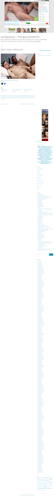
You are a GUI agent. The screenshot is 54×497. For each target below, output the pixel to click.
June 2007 (40, 466)
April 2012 (40, 397)
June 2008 (40, 451)
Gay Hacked (40, 220)
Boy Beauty (40, 200)
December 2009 (41, 430)
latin (39, 484)
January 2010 (40, 429)
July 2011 (39, 408)
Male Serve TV (40, 232)
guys (48, 482)
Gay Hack (40, 219)
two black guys (3, 98)
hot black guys (24, 97)
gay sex (44, 482)
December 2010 (41, 416)
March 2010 (40, 426)
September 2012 (41, 391)
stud (39, 488)
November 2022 (41, 283)
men (46, 484)
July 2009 (39, 436)
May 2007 (40, 467)
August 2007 (40, 463)
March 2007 (40, 469)
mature (43, 484)
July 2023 (39, 275)
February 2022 (40, 293)
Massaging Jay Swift (4, 89)
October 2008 (40, 447)
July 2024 (39, 261)
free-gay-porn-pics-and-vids (43, 212)
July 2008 (39, 450)
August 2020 (40, 312)
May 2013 (40, 381)
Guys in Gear (40, 227)
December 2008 (41, 444)
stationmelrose (40, 244)
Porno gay (38, 171)
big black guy (3, 95)
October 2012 (40, 390)
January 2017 (40, 347)
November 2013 (41, 374)
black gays (28, 95)
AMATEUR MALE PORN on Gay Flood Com (45, 196)
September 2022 (41, 285)
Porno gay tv (39, 177)
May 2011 (40, 410)
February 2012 (40, 399)
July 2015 (39, 360)
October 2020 (40, 310)
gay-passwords (40, 225)
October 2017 (40, 341)
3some (38, 477)
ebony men (14, 97)
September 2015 (41, 359)
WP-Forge (27, 495)
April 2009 (40, 440)
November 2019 (41, 322)
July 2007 (39, 464)
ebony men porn (19, 97)
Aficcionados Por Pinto (42, 195)
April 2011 (40, 411)
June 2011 (40, 409)
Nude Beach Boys (41, 234)
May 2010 (40, 424)
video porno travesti (40, 181)
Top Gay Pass (40, 246)
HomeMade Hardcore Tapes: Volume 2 (27, 104)
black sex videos (5, 97)
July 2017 (39, 344)
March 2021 (40, 304)
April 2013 (40, 383)
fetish (45, 479)
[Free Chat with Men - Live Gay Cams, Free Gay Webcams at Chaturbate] (27, 30)
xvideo (38, 189)
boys (38, 479)
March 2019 (40, 332)
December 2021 (41, 295)
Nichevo (39, 233)
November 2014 (41, 365)
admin (10, 51)
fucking (49, 479)
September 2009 (41, 434)
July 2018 (39, 335)
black (51, 477)
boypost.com (40, 202)
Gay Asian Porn (40, 217)
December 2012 (41, 387)
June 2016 (40, 353)
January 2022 (40, 294)
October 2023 (40, 271)
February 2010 (40, 428)
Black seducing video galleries (17, 89)
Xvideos (38, 187)
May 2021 (40, 302)
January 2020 (40, 320)
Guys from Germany (5, 104)
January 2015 (40, 364)
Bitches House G (41, 199)
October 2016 (40, 349)
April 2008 (40, 454)
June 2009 (40, 437)
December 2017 (41, 339)
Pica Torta (40, 239)
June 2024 (40, 262)
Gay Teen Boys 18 (41, 224)
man (41, 484)
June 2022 (40, 289)
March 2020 (40, 317)
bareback (47, 477)
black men (6, 96)
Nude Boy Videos (41, 236)
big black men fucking (13, 95)
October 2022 (40, 284)
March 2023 (40, 280)
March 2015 (40, 362)
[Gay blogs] (39, 141)
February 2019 (40, 333)
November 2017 (41, 340)
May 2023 (40, 277)
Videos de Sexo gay (40, 183)
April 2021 (40, 303)
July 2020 (39, 313)
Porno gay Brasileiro (40, 169)
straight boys (48, 486)
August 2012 (40, 392)
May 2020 (40, 315)
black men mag (15, 96)
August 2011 (40, 406)
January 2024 (40, 268)
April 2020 (40, 316)
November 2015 (41, 358)
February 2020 (40, 319)
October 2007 (40, 461)
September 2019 (41, 325)
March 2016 (40, 354)
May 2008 (40, 453)
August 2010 (40, 421)
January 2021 (40, 307)
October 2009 (40, 432)
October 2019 (40, 323)
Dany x (39, 207)
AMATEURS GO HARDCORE (28, 89)
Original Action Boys (41, 237)
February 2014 (40, 372)
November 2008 (41, 445)
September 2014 (41, 366)
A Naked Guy (40, 194)
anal (43, 477)
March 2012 (40, 398)
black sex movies (29, 96)
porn (40, 486)
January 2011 (40, 415)
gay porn (50, 480)
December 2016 (41, 348)
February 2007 (40, 470)
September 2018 (41, 334)
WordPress (32, 495)
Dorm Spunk (40, 211)
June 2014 (40, 367)
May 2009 (40, 438)
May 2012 (40, 396)
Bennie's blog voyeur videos (43, 198)
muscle (48, 484)
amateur (41, 477)
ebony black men (10, 97)
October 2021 (40, 296)
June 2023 (40, 276)
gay (51, 479)
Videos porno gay (39, 175)
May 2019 (40, 329)
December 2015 (41, 357)
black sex (25, 96)
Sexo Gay (38, 167)
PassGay (39, 238)
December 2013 (41, 373)
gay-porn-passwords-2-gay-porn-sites (44, 226)
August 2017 (40, 342)
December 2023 (41, 269)
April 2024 (40, 264)
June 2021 (40, 301)
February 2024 (40, 266)
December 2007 (41, 458)
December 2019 (41, 321)
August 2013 (40, 378)
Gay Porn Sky (40, 223)
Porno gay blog (39, 179)
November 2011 (41, 403)
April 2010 (40, 425)
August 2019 (40, 326)
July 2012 (39, 393)
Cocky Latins (40, 204)
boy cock (39, 201)
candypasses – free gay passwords (20, 36)
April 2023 (40, 278)
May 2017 (40, 345)
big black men (8, 95)
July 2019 (39, 327)
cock (40, 479)
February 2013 (40, 385)
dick (43, 479)
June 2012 (40, 394)
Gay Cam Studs (41, 218)
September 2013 (41, 377)
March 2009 (40, 441)
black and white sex (23, 95)
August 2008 (40, 449)
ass (44, 477)
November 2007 (41, 460)
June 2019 (40, 328)
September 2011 (41, 405)
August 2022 (40, 287)
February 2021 (40, 306)
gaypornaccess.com (40, 482)
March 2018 (40, 336)
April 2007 (40, 468)
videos (39, 489)
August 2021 (40, 298)
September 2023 (41, 272)
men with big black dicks (29, 97)
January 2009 (40, 443)
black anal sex (18, 95)
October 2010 (40, 418)
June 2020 (40, 314)
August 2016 (40, 352)
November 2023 (41, 270)
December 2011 (41, 402)
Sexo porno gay (39, 185)
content (2, 46)
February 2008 (40, 456)
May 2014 (40, 368)
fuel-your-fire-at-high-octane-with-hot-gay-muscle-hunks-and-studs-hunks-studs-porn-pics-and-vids (45, 214)
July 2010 (39, 422)
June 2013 (40, 380)
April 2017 (40, 346)
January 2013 (40, 386)
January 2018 (40, 338)
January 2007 (40, 472)
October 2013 (40, 376)
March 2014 (40, 371)
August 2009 (40, 435)
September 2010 (41, 419)
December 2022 (41, 282)
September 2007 (41, 462)
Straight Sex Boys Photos (42, 245)
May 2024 (40, 263)
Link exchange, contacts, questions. (45, 55)
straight (44, 486)
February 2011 (40, 413)
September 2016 (41, 351)
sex (41, 486)
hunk (50, 483)
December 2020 (41, 308)
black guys (31, 95)
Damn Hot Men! (41, 206)
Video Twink (40, 247)
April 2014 (40, 370)
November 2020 (41, 309)
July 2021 (39, 300)
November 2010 (41, 417)
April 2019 (40, 330)
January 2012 (40, 400)
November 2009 (41, 431)
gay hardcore (39, 480)
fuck (47, 479)
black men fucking (10, 96)
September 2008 (41, 448)
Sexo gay (38, 173)
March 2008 (40, 455)
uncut (52, 488)
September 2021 (41, 297)
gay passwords (45, 480)
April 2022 (40, 290)
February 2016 (40, 355)
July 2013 (39, 379)
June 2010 (40, 423)
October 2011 (40, 404)
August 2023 (40, 274)
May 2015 (40, 361)
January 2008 (40, 457)
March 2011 (40, 412)
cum (42, 479)
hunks (37, 484)
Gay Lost (39, 221)
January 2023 (40, 281)
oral (49, 484)
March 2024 (40, 265)
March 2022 (40, 291)
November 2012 (41, 389)
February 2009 (40, 442)
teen (42, 488)
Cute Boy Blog (40, 205)
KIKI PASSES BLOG (41, 231)
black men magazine (21, 96)
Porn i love (40, 240)
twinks (49, 488)
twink (45, 488)
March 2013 (40, 384)
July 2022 (39, 288)
